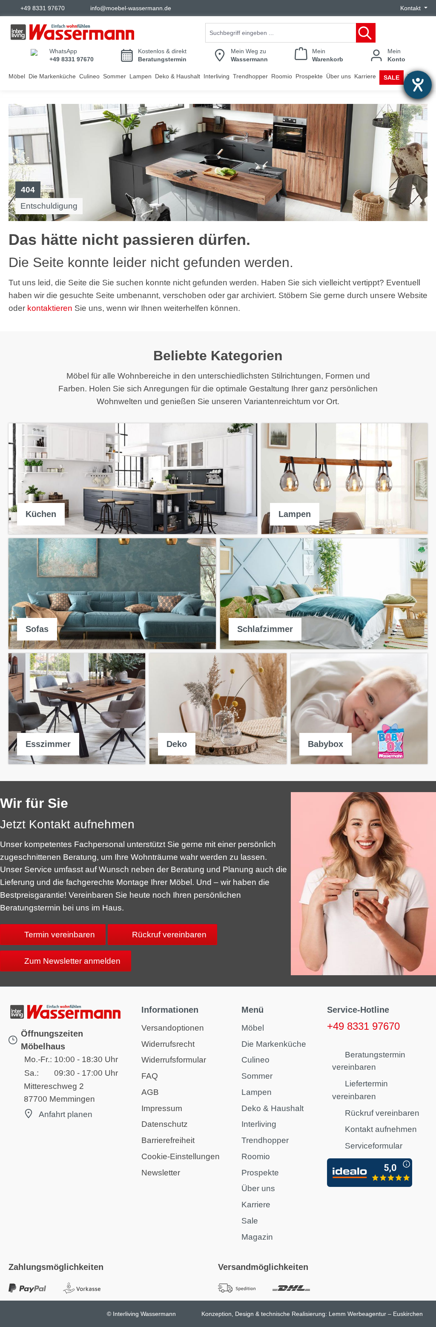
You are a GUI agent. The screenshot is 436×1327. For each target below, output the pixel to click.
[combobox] (280, 33)
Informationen (169, 1009)
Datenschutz (164, 1124)
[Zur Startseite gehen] (72, 32)
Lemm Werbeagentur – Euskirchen (376, 1313)
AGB (150, 1092)
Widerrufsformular (173, 1059)
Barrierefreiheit (168, 1140)
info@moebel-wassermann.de (130, 8)
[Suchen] (366, 33)
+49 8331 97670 (42, 8)
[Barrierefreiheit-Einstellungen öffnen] (418, 85)
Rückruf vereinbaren (169, 934)
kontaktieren (49, 308)
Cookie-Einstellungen (180, 1156)
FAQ (149, 1075)
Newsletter (160, 1172)
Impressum (161, 1108)
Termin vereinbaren (59, 934)
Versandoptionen (172, 1027)
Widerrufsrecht (168, 1044)
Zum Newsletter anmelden (72, 960)
